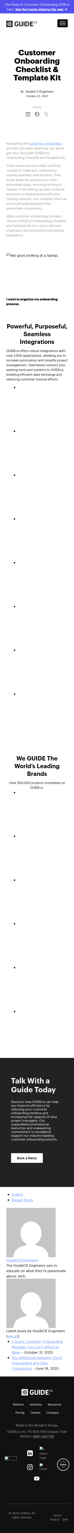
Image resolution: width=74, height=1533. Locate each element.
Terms (57, 1515)
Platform (18, 1404)
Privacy (54, 1519)
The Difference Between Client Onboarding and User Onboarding (37, 1363)
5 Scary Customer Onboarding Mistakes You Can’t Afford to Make (37, 1346)
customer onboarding (45, 143)
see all (12, 1336)
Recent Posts (22, 1199)
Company (52, 1412)
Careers (35, 1412)
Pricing (19, 1412)
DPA (65, 1519)
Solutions (36, 1404)
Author (17, 1194)
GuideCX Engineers (22, 1260)
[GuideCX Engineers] (37, 1232)
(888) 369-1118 (43, 1436)
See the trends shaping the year (39, 9)
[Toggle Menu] (62, 23)
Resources (54, 1404)
